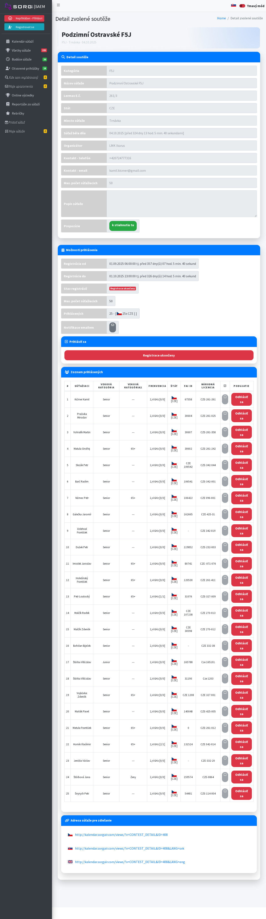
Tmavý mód (255, 6)
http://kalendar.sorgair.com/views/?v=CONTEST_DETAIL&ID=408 (121, 835)
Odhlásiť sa (241, 399)
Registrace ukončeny (159, 355)
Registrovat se (24, 27)
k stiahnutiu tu (123, 225)
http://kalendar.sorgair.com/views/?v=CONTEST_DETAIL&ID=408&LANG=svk (129, 848)
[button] (58, 6)
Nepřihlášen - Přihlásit (28, 18)
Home (221, 18)
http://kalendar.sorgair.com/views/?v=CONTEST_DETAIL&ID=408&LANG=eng (130, 862)
